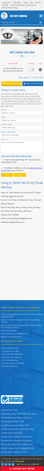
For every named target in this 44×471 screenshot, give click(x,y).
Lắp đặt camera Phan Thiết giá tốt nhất (17, 448)
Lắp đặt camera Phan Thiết (12, 421)
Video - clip (28, 2)
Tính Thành (19, 461)
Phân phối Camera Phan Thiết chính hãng (18, 414)
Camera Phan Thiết (9, 410)
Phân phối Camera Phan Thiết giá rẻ (16, 418)
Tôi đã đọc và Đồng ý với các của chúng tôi (21, 169)
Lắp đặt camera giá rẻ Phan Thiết (15, 425)
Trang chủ (6, 2)
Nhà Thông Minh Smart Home (23, 5)
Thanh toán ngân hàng (14, 159)
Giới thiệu (17, 2)
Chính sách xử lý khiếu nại (11, 357)
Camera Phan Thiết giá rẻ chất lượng (16, 440)
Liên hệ (5, 5)
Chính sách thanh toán (10, 348)
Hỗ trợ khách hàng (10, 7)
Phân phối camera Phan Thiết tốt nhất (17, 444)
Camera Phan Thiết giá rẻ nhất (14, 452)
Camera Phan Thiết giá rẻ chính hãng (16, 437)
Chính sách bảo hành (9, 366)
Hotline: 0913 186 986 (23, 468)
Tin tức (38, 2)
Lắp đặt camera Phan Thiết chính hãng (17, 429)
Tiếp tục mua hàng (13, 83)
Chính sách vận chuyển (10, 351)
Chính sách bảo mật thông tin (12, 354)
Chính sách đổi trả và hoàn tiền (13, 363)
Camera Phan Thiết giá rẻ (11, 433)
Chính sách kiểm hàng (10, 360)
